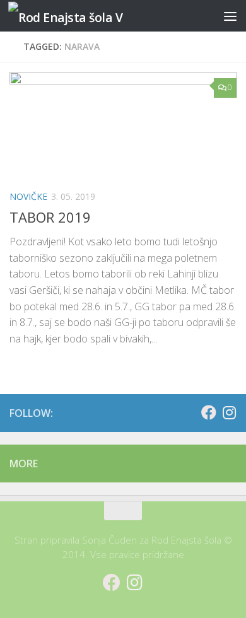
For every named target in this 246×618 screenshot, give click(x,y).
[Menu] (230, 16)
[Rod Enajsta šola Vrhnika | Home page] (84, 16)
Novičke (28, 196)
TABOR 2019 (50, 216)
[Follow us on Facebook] (208, 412)
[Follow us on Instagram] (229, 412)
